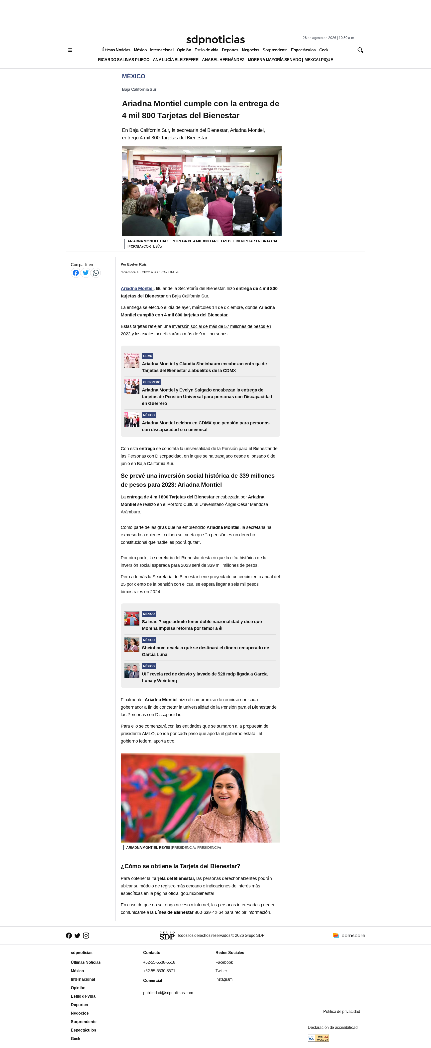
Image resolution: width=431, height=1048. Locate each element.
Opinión (184, 50)
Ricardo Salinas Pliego (123, 60)
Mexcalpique (319, 60)
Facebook (224, 962)
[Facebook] (76, 273)
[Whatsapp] (96, 273)
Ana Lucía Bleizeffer (176, 60)
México (140, 50)
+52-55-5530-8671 (159, 971)
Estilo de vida (206, 50)
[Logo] (215, 40)
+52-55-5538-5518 (159, 962)
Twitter (221, 971)
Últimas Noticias (116, 50)
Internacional (161, 50)
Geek (323, 50)
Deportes (230, 50)
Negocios (250, 50)
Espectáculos (303, 50)
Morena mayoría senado (274, 60)
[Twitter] (86, 273)
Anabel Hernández (223, 60)
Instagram (224, 979)
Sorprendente (275, 50)
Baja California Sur (139, 89)
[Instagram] (86, 936)
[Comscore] (349, 935)
